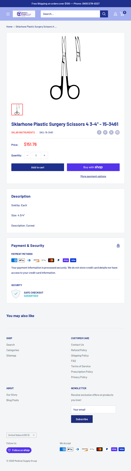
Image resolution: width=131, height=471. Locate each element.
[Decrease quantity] (27, 155)
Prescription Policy (82, 371)
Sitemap (11, 355)
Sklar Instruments (23, 132)
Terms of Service (81, 366)
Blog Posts (12, 400)
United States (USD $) (18, 435)
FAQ (73, 360)
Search (10, 344)
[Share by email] (117, 132)
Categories (12, 350)
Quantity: (16, 155)
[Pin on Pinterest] (105, 132)
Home (9, 26)
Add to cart (37, 167)
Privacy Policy (79, 377)
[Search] (104, 13)
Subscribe (82, 419)
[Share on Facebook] (99, 132)
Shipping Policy (80, 355)
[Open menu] (8, 14)
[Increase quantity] (44, 155)
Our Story (11, 394)
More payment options (93, 176)
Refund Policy (79, 350)
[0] (122, 14)
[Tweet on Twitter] (111, 132)
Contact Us (77, 344)
